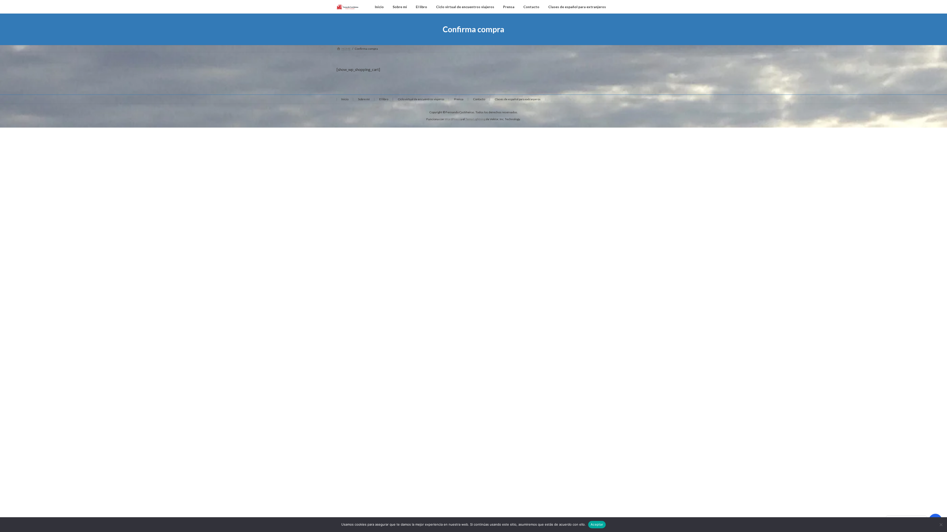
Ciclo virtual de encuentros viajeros (421, 99)
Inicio (344, 99)
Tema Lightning (475, 119)
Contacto (479, 99)
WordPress (452, 119)
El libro (383, 99)
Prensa (458, 99)
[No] (940, 524)
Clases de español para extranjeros (518, 99)
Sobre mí (364, 99)
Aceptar (597, 524)
